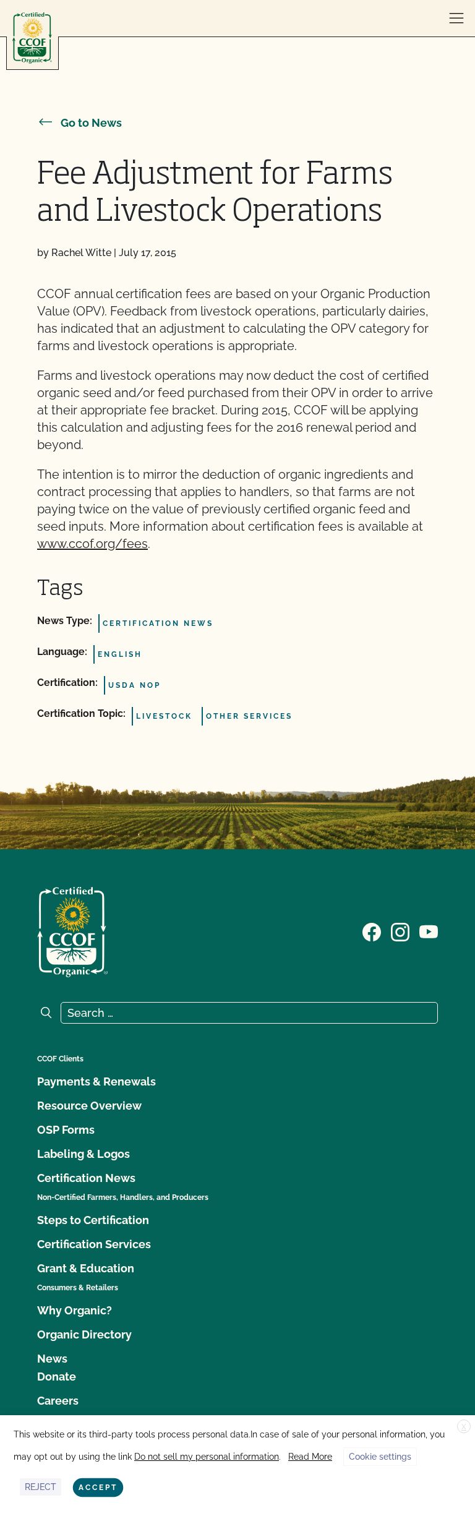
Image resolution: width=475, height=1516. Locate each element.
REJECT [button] (40, 1487)
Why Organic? (74, 1310)
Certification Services (94, 1244)
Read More (310, 1457)
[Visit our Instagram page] (400, 930)
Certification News (86, 1177)
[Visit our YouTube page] (428, 930)
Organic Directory (84, 1334)
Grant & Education (85, 1268)
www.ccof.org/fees (92, 543)
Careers (58, 1400)
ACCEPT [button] (98, 1487)
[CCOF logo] (32, 38)
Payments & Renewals (96, 1081)
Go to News (91, 122)
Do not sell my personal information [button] (206, 1457)
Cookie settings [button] (380, 1457)
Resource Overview (89, 1105)
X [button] (463, 1427)
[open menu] (456, 18)
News (52, 1358)
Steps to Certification (93, 1220)
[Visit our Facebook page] (371, 930)
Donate (56, 1376)
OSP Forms (66, 1129)
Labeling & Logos (83, 1153)
